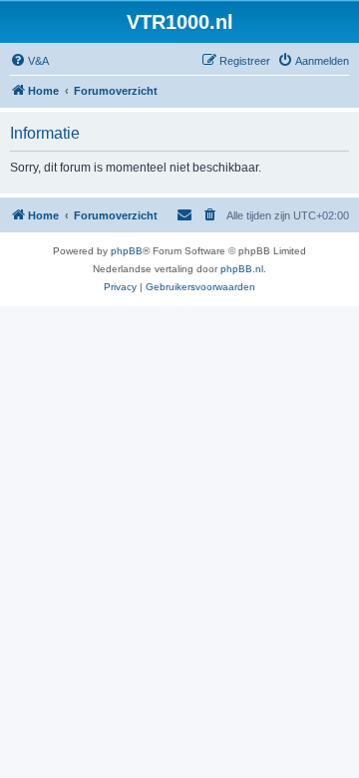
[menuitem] (29, 61)
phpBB (127, 250)
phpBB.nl (241, 268)
